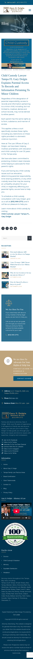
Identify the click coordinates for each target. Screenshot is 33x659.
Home (5, 464)
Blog (4, 488)
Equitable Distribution (10, 568)
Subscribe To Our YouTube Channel (14, 444)
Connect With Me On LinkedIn (13, 446)
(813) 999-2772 (22, 2)
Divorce (5, 556)
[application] (16, 511)
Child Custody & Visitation (11, 560)
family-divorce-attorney (22, 69)
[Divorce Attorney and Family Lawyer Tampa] (14, 10)
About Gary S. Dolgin (10, 468)
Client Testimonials (9, 480)
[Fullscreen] (29, 518)
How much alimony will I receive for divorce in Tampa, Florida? (20, 254)
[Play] (4, 518)
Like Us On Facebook (10, 440)
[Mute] (26, 518)
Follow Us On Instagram (11, 449)
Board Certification (9, 476)
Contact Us (7, 484)
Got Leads (16, 615)
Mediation (6, 572)
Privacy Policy (7, 492)
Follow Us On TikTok (9, 453)
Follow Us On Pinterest (10, 451)
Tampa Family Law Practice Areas (14, 472)
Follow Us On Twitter (10, 442)
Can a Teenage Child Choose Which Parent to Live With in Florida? (20, 265)
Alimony (6, 564)
